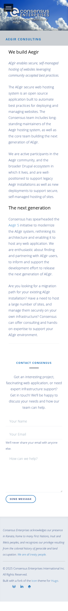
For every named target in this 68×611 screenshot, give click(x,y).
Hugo (54, 581)
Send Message (21, 499)
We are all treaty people (32, 554)
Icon (34, 581)
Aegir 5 (13, 225)
